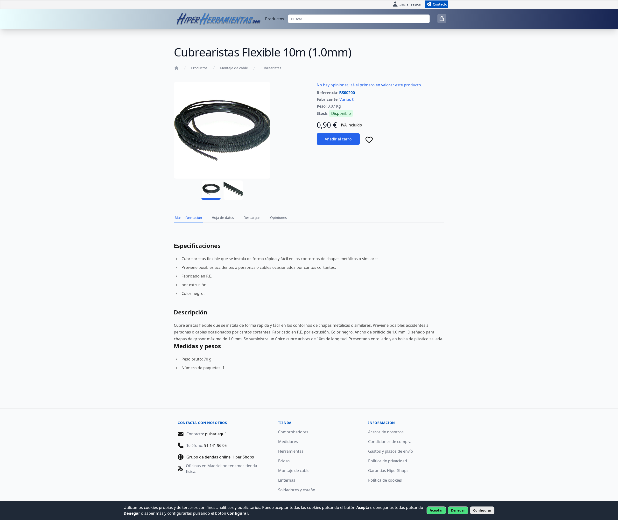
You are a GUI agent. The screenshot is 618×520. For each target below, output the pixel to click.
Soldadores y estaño (296, 489)
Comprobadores (293, 432)
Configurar (482, 510)
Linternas (286, 480)
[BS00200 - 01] (211, 190)
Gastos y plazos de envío (390, 451)
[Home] (176, 68)
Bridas (284, 461)
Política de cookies (385, 480)
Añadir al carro (338, 139)
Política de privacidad (387, 461)
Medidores (288, 441)
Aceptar (436, 510)
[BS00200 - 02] (233, 190)
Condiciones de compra (389, 441)
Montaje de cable (234, 68)
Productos (274, 18)
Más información (188, 217)
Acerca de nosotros (386, 432)
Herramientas (290, 451)
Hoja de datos (223, 217)
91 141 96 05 (215, 445)
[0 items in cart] (441, 18)
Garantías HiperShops (388, 470)
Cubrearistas (270, 68)
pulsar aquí (215, 434)
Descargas (252, 217)
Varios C (346, 99)
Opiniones (278, 217)
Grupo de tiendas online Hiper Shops (220, 457)
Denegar (458, 510)
